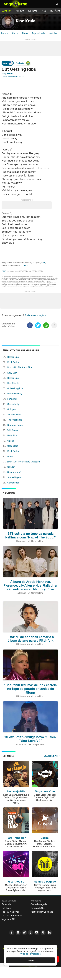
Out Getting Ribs (15, 388)
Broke (10, 456)
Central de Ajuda (38, 904)
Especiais (6, 904)
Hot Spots (6, 908)
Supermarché (14, 472)
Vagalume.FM (51, 756)
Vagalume (15, 4)
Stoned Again (14, 477)
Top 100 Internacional (12, 915)
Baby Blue (12, 435)
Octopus (11, 409)
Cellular (11, 467)
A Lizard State (14, 414)
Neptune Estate (15, 425)
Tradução (20, 63)
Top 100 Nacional (10, 912)
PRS (43, 263)
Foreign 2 (12, 399)
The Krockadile (14, 420)
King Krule (25, 21)
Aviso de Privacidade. (30, 954)
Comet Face (13, 482)
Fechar (30, 960)
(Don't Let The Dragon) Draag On (23, 461)
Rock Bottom (13, 362)
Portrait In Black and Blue (19, 367)
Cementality (13, 404)
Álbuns (15, 33)
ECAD (4, 271)
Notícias (53, 33)
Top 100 (19, 11)
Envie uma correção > (35, 315)
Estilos (32, 11)
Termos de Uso (37, 908)
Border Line (13, 357)
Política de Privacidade (41, 912)
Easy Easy (12, 372)
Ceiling (10, 441)
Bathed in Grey (14, 393)
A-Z (44, 11)
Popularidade (38, 33)
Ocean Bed (12, 446)
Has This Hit (13, 383)
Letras (4, 33)
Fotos (25, 33)
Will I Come (12, 430)
